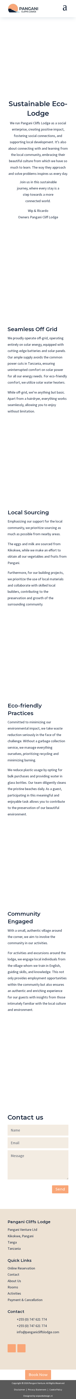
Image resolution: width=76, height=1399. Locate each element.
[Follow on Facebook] (12, 1348)
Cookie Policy (55, 1389)
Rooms (13, 1287)
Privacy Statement (37, 1389)
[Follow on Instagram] (21, 1348)
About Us (14, 1281)
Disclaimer (19, 1389)
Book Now (38, 1375)
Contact (13, 1274)
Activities (14, 1293)
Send (60, 1189)
